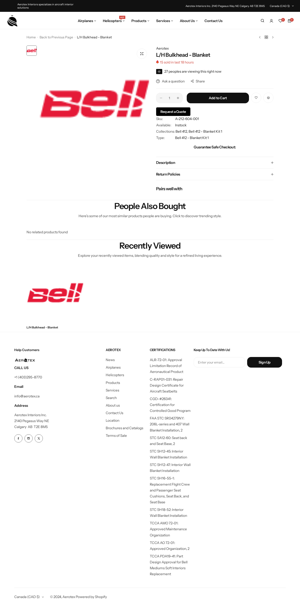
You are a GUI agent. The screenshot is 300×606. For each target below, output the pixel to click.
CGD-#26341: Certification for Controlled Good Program (170, 405)
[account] (271, 20)
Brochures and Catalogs (124, 428)
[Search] (262, 20)
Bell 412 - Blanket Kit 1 (205, 131)
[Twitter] (39, 438)
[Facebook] (18, 438)
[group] (94, 101)
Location (112, 420)
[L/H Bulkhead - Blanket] (55, 293)
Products (113, 383)
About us (113, 405)
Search (111, 398)
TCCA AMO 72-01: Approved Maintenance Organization (168, 529)
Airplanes (113, 367)
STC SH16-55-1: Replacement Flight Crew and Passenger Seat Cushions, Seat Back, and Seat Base (170, 490)
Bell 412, (182, 131)
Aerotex (162, 48)
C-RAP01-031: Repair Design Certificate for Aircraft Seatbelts (167, 385)
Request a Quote (173, 112)
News (110, 360)
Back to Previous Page (56, 37)
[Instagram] (28, 438)
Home (31, 37)
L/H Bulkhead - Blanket (42, 327)
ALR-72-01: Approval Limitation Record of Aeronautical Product (166, 366)
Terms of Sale (116, 436)
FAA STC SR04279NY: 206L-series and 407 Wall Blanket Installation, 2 (169, 424)
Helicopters (115, 375)
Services (112, 390)
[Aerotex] (12, 21)
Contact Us (114, 413)
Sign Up (265, 362)
